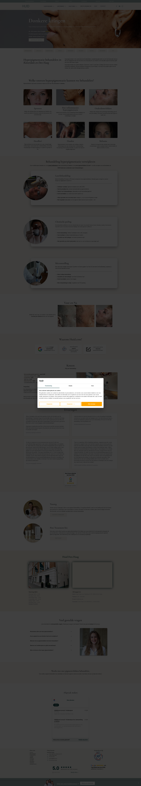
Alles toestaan (91, 404)
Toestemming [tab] (48, 385)
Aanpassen (49, 404)
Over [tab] (92, 385)
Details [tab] (70, 385)
